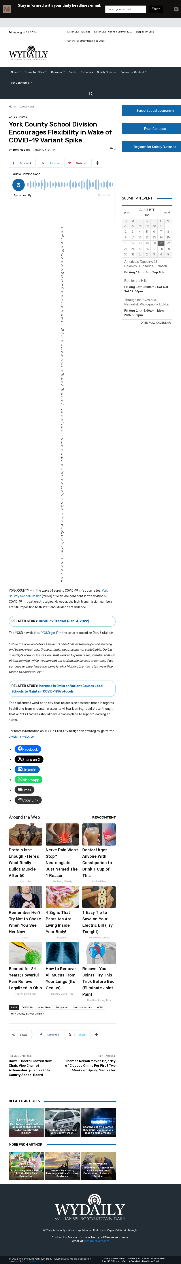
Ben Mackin (21, 149)
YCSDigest (49, 633)
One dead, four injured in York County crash (62, 1131)
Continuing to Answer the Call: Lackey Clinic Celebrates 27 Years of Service (98, 1172)
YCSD (100, 1007)
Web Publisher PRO (34, 1261)
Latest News (26, 106)
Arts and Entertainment (25, 1165)
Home (13, 106)
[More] (97, 163)
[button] (90, 93)
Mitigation (62, 1007)
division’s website (21, 736)
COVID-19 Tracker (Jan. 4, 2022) (64, 621)
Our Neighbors (97, 1163)
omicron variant (82, 1007)
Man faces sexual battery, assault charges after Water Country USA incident (26, 1128)
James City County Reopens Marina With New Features (62, 1173)
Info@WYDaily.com (96, 1241)
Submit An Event (137, 198)
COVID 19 (27, 1007)
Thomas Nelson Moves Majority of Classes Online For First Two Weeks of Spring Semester (90, 1065)
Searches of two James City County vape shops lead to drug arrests (98, 1130)
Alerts (61, 1126)
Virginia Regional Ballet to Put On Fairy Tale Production (26, 1173)
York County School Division (27, 1013)
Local (62, 1166)
